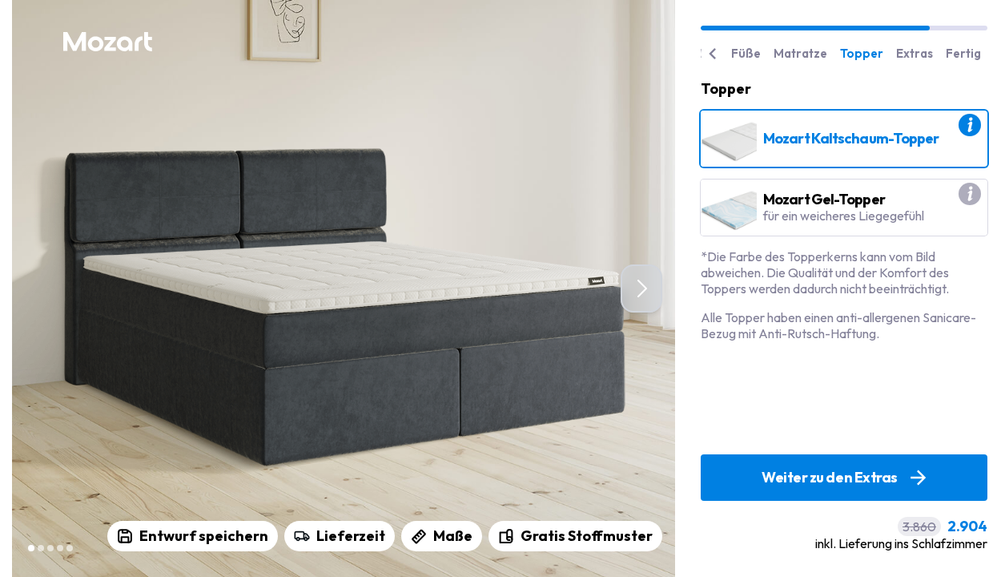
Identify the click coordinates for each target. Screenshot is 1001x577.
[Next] (641, 288)
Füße (746, 53)
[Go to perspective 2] (41, 548)
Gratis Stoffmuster (587, 536)
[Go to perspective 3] (50, 548)
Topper (861, 53)
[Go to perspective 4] (60, 548)
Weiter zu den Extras (830, 477)
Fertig (963, 53)
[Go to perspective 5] (69, 548)
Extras (914, 53)
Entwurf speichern (203, 536)
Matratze (800, 53)
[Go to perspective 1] (31, 548)
